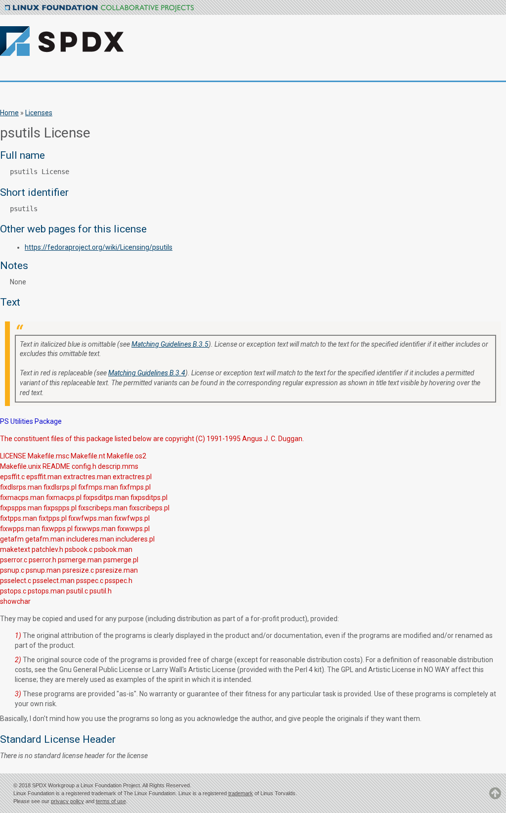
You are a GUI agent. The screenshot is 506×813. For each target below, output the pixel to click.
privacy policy (67, 801)
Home (9, 113)
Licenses (38, 113)
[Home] (103, 35)
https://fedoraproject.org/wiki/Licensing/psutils (98, 247)
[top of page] (495, 798)
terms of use (111, 801)
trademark (240, 793)
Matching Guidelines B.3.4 (146, 373)
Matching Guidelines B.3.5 (170, 344)
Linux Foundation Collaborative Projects (99, 8)
